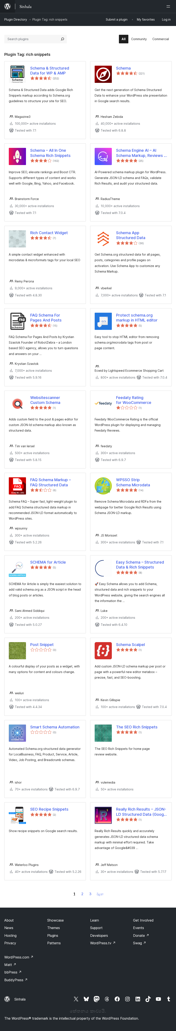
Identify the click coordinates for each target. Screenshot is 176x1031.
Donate (141, 935)
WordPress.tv (103, 943)
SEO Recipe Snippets (49, 809)
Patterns (54, 943)
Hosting (10, 935)
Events (138, 928)
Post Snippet (42, 644)
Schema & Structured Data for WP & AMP (49, 70)
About (9, 920)
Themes (53, 928)
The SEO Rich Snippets (137, 727)
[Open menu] (169, 6)
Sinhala (20, 999)
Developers (99, 935)
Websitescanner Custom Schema (45, 400)
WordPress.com (18, 957)
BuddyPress (16, 980)
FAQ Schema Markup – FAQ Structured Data (50, 482)
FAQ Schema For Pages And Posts (46, 317)
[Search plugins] (62, 39)
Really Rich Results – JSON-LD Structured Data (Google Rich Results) (141, 812)
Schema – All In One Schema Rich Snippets (50, 153)
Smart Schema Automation (54, 727)
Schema (123, 68)
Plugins (52, 935)
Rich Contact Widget (49, 232)
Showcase (55, 920)
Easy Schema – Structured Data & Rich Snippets (140, 564)
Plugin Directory (15, 19)
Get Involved (143, 920)
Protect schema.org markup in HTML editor (137, 317)
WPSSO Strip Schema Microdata (133, 482)
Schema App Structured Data (130, 235)
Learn (94, 920)
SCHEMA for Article (48, 562)
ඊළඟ (100, 894)
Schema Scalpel (130, 644)
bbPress (13, 972)
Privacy (10, 943)
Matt (10, 965)
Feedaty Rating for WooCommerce (133, 400)
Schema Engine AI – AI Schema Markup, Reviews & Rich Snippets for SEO (141, 153)
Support (96, 928)
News (8, 928)
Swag (139, 943)
